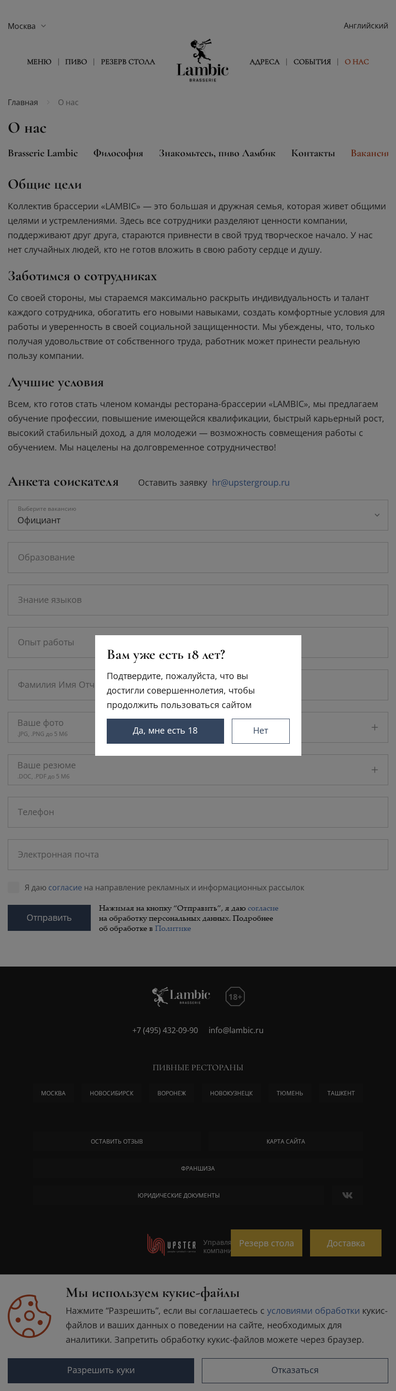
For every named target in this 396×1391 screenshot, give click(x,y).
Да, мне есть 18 (165, 730)
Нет (260, 730)
